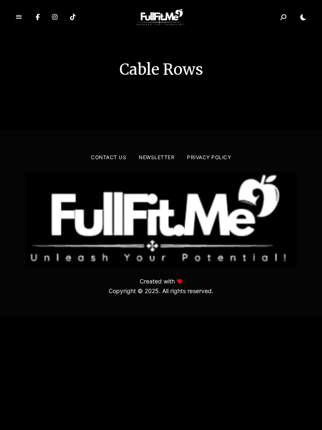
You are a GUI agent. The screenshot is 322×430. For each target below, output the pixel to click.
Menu (18, 17)
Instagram (55, 17)
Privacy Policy (209, 157)
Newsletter (156, 157)
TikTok (73, 17)
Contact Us (108, 157)
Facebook (37, 17)
